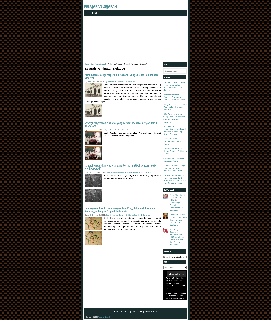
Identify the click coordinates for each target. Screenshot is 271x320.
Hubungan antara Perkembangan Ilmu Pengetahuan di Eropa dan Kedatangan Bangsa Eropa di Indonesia (120, 209)
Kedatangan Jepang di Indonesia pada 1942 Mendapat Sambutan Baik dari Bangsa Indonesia (177, 237)
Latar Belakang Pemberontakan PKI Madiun (172, 141)
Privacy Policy (152, 312)
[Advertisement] (135, 38)
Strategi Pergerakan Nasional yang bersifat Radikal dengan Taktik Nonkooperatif (120, 167)
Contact (125, 312)
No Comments (130, 82)
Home (94, 13)
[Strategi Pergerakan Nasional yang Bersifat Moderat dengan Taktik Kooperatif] (94, 138)
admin (89, 82)
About (116, 312)
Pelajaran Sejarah (100, 6)
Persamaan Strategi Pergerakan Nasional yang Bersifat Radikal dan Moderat (121, 76)
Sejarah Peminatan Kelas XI (114, 82)
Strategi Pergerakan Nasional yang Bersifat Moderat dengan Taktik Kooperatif (121, 124)
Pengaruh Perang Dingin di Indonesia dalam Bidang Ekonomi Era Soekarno (178, 220)
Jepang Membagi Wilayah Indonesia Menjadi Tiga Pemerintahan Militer (175, 168)
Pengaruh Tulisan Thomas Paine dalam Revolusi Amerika (175, 107)
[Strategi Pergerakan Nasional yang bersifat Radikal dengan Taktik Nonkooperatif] (94, 181)
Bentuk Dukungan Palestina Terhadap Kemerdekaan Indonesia (174, 97)
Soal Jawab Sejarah (98, 64)
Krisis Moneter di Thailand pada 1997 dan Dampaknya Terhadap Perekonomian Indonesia (177, 202)
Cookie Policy (178, 298)
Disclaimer (137, 312)
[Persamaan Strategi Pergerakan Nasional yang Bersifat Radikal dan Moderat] (94, 90)
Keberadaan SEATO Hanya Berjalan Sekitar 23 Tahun (175, 151)
